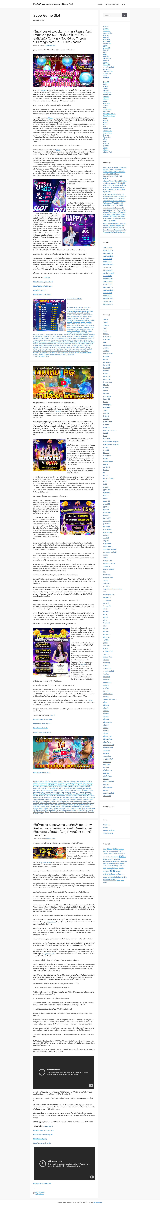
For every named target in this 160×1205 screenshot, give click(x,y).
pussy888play (45, 336)
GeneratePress (98, 1202)
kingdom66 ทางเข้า (72, 323)
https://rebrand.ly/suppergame (43, 1130)
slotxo (105, 107)
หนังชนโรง (106, 31)
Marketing (79, 327)
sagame (64, 336)
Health (87, 318)
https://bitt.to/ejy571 (40, 290)
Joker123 (69, 322)
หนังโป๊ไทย (106, 112)
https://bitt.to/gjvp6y (40, 1139)
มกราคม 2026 (107, 267)
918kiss (105, 27)
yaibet (58, 343)
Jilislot (82, 320)
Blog (123, 4)
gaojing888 (75, 318)
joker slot (106, 135)
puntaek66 (79, 334)
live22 (84, 323)
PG (92, 329)
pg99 (111, 856)
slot (104, 126)
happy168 (81, 318)
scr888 (52, 338)
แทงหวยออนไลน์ (61, 354)
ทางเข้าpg (42, 345)
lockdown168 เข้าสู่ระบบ (73, 325)
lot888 (68, 327)
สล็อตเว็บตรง (45, 351)
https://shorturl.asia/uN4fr (42, 1143)
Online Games (70, 329)
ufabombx (42, 343)
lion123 (80, 323)
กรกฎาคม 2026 (108, 250)
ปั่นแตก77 (80, 345)
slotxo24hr (54, 340)
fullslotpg (44, 90)
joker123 (106, 29)
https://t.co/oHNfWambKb (42, 1183)
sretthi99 (59, 340)
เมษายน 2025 (107, 293)
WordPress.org (108, 833)
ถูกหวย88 (35, 345)
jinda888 (92, 320)
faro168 (105, 851)
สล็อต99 (66, 349)
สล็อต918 (52, 349)
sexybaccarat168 (67, 338)
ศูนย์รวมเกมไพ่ (53, 347)
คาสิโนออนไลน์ (76, 343)
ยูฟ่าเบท (46, 347)
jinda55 (105, 86)
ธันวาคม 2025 (107, 270)
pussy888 (106, 39)
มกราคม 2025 (107, 301)
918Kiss (69, 309)
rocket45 (52, 336)
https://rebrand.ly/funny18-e (42, 719)
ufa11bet (66, 341)
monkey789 (86, 327)
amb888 (81, 311)
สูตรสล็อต (77, 351)
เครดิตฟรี (58, 352)
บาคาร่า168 (53, 345)
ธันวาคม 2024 (108, 304)
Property (66, 334)
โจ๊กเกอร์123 (70, 354)
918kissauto (75, 309)
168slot (71, 307)
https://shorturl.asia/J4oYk (42, 732)
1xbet (85, 307)
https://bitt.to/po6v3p (40, 728)
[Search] (124, 15)
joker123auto (76, 322)
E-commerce (73, 316)
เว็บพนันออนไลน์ (54, 812)
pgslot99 (53, 334)
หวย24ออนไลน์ (37, 352)
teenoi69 (50, 341)
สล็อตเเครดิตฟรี (63, 351)
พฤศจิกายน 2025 (108, 273)
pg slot (105, 120)
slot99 (105, 88)
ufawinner (48, 343)
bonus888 (86, 313)
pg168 (105, 84)
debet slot (85, 314)
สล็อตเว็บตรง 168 (54, 351)
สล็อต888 (41, 349)
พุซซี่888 (35, 347)
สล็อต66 (106, 90)
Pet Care (88, 329)
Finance (85, 316)
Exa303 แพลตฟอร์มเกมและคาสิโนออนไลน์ (53, 4)
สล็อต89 (47, 349)
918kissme (82, 309)
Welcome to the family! (112, 4)
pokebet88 (60, 334)
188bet (75, 307)
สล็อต (77, 347)
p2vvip (77, 329)
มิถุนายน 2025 (108, 287)
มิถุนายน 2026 (108, 253)
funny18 (69, 318)
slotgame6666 (41, 340)
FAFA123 (79, 316)
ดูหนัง (105, 54)
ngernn (92, 327)
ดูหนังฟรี (106, 37)
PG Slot (69, 331)
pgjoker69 (76, 332)
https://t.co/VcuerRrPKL (74, 299)
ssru (81, 340)
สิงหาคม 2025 (107, 281)
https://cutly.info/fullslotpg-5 (42, 286)
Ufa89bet (84, 341)
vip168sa (53, 343)
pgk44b (82, 332)
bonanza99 (80, 313)
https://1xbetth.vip (109, 114)
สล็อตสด (81, 349)
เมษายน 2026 (107, 259)
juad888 (83, 322)
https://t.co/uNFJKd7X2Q (41, 772)
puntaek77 (85, 334)
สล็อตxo (76, 349)
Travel (62, 341)
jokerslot (106, 146)
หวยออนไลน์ (45, 352)
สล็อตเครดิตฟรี (37, 351)
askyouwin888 (88, 311)
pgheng (90, 331)
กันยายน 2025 (107, 279)
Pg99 (85, 331)
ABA (87, 309)
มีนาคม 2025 (107, 296)
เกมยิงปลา (52, 352)
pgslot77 (48, 334)
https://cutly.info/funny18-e (42, 724)
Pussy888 (92, 334)
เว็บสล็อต (40, 354)
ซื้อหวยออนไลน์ (108, 71)
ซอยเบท (83, 343)
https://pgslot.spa (109, 116)
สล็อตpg (71, 349)
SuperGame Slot (87, 340)
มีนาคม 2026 (107, 262)
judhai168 (88, 322)
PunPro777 (72, 334)
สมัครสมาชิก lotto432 (69, 347)
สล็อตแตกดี (71, 351)
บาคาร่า (47, 345)
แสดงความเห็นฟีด (108, 830)
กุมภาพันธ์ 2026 (108, 264)
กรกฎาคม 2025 (108, 284)
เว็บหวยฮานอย (48, 354)
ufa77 (79, 341)
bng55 (74, 313)
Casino (80, 314)
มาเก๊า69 (41, 347)
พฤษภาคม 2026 (108, 256)
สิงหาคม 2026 (107, 247)
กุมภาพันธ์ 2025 (108, 298)
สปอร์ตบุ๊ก (60, 347)
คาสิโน (69, 343)
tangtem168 (36, 341)
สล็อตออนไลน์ (88, 349)
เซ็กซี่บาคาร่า (64, 352)
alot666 (76, 311)
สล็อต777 (35, 349)
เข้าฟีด (105, 827)
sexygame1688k (84, 338)
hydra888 (77, 320)
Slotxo (48, 340)
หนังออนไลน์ (84, 351)
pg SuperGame (46, 862)
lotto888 (73, 327)
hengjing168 (70, 320)
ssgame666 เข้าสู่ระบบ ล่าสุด (71, 340)
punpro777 (106, 69)
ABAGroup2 (70, 311)
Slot (90, 338)
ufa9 (89, 341)
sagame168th (78, 336)
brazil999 (69, 314)
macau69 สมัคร (106, 856)
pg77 (82, 331)
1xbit (89, 307)
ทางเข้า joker (107, 133)
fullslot (90, 316)
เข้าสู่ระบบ (106, 825)
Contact (100, 4)
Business (75, 314)
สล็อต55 (88, 347)
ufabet (92, 341)
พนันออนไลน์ (87, 345)
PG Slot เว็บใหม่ (76, 331)
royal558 (58, 336)
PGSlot (86, 332)
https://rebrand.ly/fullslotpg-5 (43, 282)
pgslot (58, 150)
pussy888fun (37, 336)
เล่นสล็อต (71, 352)
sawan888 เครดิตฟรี (88, 336)
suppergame (48, 1126)
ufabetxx (35, 343)
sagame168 (70, 336)
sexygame (76, 338)
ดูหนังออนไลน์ (89, 343)
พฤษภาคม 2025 (108, 290)
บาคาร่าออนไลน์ (61, 345)
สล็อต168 (82, 347)
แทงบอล (54, 354)
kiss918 (105, 122)
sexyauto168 (58, 338)
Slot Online (66, 797)
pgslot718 (42, 334)
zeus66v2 (64, 343)
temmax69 (57, 341)
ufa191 (75, 341)
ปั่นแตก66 (74, 345)
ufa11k (71, 341)
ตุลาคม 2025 (107, 276)
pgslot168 (36, 334)
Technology (44, 341)
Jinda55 (86, 320)
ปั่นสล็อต (69, 345)
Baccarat (69, 313)
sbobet (47, 338)
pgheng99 (69, 332)
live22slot (89, 323)
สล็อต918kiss (59, 349)
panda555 (82, 329)
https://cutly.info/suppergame (43, 1134)
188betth (80, 307)
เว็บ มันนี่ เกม (78, 352)
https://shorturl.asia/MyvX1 (42, 294)
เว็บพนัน (84, 352)
